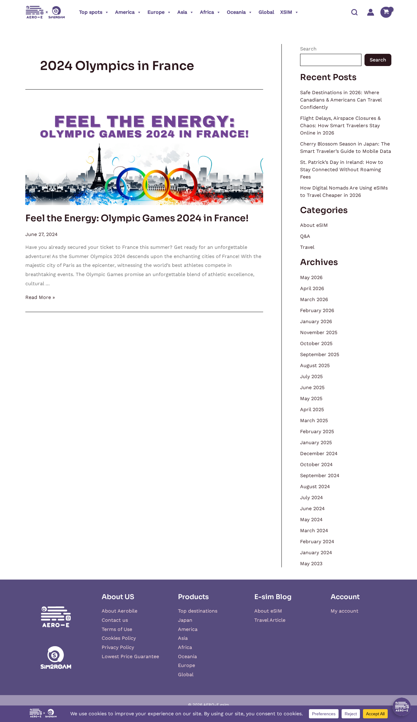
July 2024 (311, 497)
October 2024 (316, 464)
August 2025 (315, 365)
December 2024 (319, 453)
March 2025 (314, 420)
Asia (182, 12)
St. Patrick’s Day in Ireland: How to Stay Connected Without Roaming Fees (341, 169)
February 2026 (317, 310)
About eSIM (314, 225)
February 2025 (317, 431)
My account (344, 611)
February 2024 (317, 541)
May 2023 (311, 563)
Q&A (305, 236)
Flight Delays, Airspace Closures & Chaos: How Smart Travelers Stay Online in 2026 (340, 125)
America (125, 12)
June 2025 (312, 387)
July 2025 (311, 376)
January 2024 (316, 552)
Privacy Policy (118, 647)
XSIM (286, 12)
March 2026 (314, 299)
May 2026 (311, 277)
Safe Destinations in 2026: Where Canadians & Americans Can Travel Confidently (341, 100)
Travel (307, 247)
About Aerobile (119, 611)
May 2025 (311, 398)
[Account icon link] (370, 12)
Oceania (236, 12)
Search (308, 49)
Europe (156, 12)
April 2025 (312, 409)
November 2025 (318, 332)
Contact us (115, 620)
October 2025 (316, 343)
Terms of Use (117, 629)
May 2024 (311, 519)
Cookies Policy (119, 638)
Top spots (90, 12)
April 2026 (312, 288)
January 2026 (316, 321)
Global (266, 12)
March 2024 (314, 530)
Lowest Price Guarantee (130, 656)
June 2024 (312, 508)
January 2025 (316, 442)
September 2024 (319, 475)
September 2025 (319, 354)
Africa (207, 12)
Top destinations (197, 611)
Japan (185, 620)
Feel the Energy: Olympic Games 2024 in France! (136, 218)
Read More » (40, 297)
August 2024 (315, 486)
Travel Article (269, 620)
